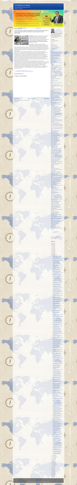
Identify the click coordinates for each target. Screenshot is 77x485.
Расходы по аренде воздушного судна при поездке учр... (57, 269)
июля (53, 458)
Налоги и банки (53, 136)
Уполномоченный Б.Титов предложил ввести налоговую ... (57, 432)
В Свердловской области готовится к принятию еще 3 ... (57, 315)
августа (54, 457)
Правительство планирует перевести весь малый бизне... (57, 343)
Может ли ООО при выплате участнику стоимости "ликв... (56, 373)
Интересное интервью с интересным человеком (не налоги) (56, 103)
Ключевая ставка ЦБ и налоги (55, 110)
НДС (51, 166)
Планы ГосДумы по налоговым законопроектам (55, 184)
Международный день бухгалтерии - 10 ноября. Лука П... (57, 398)
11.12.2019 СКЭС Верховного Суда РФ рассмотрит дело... (57, 273)
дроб (51, 81)
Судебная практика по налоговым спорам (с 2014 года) (56, 201)
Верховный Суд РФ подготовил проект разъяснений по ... (57, 400)
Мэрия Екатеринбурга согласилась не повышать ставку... (57, 316)
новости (52, 170)
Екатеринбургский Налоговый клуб (56, 85)
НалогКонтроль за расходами (55, 149)
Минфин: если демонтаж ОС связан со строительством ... (56, 318)
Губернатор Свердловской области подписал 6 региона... (57, 390)
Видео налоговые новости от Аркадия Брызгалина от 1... (56, 379)
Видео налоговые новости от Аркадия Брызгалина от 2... (56, 377)
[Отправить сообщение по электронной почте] (30, 70)
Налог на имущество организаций (56, 127)
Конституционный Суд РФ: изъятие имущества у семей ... (57, 293)
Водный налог (53, 77)
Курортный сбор (53, 118)
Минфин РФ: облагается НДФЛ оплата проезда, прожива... (57, 339)
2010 (53, 476)
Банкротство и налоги (54, 66)
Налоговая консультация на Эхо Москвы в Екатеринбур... (57, 322)
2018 (53, 467)
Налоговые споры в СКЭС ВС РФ (21, 71)
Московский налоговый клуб (55, 123)
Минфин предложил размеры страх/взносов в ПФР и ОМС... (57, 332)
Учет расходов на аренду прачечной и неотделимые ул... (57, 375)
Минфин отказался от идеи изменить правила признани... (57, 430)
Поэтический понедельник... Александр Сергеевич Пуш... (56, 453)
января (54, 465)
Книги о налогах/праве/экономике (56, 113)
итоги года (52, 105)
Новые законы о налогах (54, 172)
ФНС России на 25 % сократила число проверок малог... (57, 363)
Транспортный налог (54, 203)
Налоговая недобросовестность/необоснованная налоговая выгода (56, 156)
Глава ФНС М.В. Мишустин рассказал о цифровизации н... (57, 402)
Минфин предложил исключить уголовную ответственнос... (57, 353)
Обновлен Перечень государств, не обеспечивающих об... (57, 306)
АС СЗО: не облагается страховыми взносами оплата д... (57, 259)
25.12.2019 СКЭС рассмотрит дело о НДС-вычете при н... (57, 288)
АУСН (52, 64)
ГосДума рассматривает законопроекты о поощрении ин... (57, 382)
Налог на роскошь (53, 132)
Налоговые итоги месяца (54, 158)
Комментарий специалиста (55, 114)
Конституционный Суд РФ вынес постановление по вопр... (57, 428)
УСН (51, 210)
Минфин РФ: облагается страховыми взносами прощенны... (56, 368)
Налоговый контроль (54, 164)
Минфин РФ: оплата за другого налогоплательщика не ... (57, 415)
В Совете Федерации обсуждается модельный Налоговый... (57, 345)
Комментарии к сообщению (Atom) (24, 100)
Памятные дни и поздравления (55, 179)
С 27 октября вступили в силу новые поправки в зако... (56, 438)
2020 (53, 251)
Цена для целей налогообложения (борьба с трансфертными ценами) (56, 218)
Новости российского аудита (55, 171)
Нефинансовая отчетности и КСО (56, 169)
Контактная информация (54, 40)
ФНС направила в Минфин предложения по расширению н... (57, 361)
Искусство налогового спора (55, 104)
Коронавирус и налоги (54, 116)
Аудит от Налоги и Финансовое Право (56, 62)
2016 (53, 469)
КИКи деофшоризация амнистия (56, 107)
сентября (54, 456)
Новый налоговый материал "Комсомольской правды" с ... (57, 392)
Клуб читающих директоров (55, 109)
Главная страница (31, 98)
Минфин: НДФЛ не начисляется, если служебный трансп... (57, 320)
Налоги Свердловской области (55, 148)
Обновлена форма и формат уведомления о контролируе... (57, 256)
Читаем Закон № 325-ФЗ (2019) (55, 221)
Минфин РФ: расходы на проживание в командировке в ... (57, 442)
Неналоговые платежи (54, 168)
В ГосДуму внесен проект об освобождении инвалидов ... (56, 271)
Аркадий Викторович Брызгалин (57, 33)
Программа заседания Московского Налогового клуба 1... (57, 396)
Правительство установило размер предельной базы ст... (57, 333)
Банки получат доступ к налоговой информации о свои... (57, 359)
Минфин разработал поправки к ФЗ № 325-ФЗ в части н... (57, 449)
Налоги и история (53, 138)
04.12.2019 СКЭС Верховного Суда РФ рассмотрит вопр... (57, 351)
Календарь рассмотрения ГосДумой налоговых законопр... (57, 297)
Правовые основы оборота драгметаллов (55, 187)
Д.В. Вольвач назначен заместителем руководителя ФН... (56, 388)
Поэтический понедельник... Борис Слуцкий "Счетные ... (57, 337)
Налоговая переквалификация (55, 157)
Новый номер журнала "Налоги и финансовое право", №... (57, 310)
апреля (54, 462)
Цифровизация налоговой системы (56, 220)
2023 (53, 248)
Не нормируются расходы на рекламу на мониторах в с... (56, 440)
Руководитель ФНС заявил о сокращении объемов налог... (57, 290)
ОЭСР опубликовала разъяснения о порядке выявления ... (57, 261)
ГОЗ (51, 79)
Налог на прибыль (53, 131)
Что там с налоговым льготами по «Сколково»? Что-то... (57, 370)
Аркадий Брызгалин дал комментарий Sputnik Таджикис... (55, 313)
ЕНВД (52, 86)
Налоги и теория (53, 147)
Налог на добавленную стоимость (56, 124)
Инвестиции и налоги (54, 96)
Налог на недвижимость (54, 130)
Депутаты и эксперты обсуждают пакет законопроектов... (57, 292)
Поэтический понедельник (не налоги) (56, 185)
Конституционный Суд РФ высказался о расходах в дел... (57, 280)
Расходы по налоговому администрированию (54, 192)
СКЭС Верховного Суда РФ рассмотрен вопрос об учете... (57, 330)
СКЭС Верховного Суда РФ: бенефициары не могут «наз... (57, 384)
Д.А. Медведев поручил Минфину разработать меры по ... (57, 406)
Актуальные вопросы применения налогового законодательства (56, 55)
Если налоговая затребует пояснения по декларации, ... (57, 372)
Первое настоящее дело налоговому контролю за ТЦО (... (57, 308)
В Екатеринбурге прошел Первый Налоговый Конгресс (57, 324)
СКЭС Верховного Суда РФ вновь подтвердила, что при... (57, 447)
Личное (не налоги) (54, 122)
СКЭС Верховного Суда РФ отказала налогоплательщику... (57, 408)
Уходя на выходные (54, 211)
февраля (54, 464)
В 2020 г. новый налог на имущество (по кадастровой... (57, 365)
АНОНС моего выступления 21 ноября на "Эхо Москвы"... (56, 335)
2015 (53, 470)
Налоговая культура (54, 154)
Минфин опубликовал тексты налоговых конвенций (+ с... (56, 341)
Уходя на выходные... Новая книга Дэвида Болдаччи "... (57, 265)
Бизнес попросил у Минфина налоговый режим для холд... (57, 451)
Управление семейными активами (56, 209)
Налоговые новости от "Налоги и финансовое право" (56, 160)
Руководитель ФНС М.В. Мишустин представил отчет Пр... (57, 295)
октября (54, 455)
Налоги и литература (54, 139)
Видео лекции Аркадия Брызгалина (56, 74)
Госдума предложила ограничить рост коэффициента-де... (57, 434)
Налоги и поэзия (53, 146)
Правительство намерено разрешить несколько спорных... (57, 385)
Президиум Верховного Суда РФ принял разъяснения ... (57, 427)
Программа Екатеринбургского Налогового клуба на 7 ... (56, 444)
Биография (52, 41)
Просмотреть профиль (54, 37)
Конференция (53, 115)
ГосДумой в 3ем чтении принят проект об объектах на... (57, 301)
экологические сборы (54, 222)
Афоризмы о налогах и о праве (55, 65)
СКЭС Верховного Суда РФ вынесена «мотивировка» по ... (57, 423)
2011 (52, 475)
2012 (53, 474)
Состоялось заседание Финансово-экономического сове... (56, 263)
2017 (53, 468)
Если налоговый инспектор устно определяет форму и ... (57, 267)
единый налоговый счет (54, 84)
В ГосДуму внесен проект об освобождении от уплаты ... (56, 286)
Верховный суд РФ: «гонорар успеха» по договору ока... (56, 275)
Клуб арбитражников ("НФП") (55, 108)
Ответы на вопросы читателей (55, 178)
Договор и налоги (53, 80)
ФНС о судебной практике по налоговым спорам (55, 213)
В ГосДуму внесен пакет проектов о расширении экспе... (57, 326)
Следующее (16, 98)
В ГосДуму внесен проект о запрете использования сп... (56, 328)
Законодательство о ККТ (54, 91)
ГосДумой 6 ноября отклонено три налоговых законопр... (57, 357)
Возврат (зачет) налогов (54, 78)
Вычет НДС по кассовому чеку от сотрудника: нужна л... (57, 276)
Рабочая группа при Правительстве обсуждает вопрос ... (56, 304)
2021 (53, 250)
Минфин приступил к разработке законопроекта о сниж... (57, 282)
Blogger (49, 481)
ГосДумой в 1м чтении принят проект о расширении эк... (56, 299)
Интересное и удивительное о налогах (56, 100)
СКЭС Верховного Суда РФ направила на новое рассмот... (57, 410)
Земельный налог (53, 95)
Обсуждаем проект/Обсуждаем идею (56, 175)
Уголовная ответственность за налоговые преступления (55, 206)
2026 (53, 244)
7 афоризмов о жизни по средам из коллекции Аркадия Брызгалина (56, 52)
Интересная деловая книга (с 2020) (56, 99)
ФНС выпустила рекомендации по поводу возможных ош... (57, 349)
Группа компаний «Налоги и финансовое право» (55, 48)
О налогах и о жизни (22, 5)
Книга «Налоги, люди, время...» (55, 47)
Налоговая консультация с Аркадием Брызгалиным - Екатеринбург (56, 150)
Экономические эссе (54, 223)
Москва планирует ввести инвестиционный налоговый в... (57, 436)
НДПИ (52, 165)
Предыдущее (46, 98)
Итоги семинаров (53, 106)
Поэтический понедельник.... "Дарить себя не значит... (56, 404)
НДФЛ (52, 167)
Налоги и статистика (54, 133)
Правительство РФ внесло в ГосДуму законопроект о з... (56, 419)
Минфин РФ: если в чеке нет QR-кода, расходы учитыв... (57, 417)
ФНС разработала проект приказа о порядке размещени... (57, 411)
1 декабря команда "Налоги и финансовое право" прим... (56, 284)
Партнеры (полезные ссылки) (55, 180)
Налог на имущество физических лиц (56, 128)
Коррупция (52, 117)
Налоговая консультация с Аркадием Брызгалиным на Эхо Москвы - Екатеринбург (56, 153)
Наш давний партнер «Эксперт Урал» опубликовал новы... (57, 355)
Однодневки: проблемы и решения (56, 177)
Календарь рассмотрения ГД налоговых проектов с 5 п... (56, 446)
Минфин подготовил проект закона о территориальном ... (57, 421)
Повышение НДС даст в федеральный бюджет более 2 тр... (57, 347)
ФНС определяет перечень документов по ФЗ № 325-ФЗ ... (57, 413)
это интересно (53, 224)
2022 (53, 249)
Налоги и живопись (54, 137)
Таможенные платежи (30, 71)
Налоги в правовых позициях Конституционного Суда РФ (55, 135)
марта (54, 463)
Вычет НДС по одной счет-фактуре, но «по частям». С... (57, 278)
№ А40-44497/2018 (34, 42)
